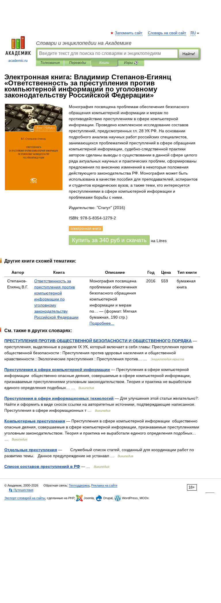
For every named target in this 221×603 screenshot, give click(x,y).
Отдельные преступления (30, 449)
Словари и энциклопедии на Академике (84, 43)
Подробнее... (101, 323)
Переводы (77, 63)
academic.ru (18, 61)
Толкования (50, 63)
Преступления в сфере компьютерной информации (57, 369)
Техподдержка (79, 485)
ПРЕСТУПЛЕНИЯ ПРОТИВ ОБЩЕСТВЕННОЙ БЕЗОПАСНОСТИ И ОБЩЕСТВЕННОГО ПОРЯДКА (98, 340)
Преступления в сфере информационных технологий (59, 398)
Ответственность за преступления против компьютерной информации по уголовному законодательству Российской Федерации (56, 299)
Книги (104, 63)
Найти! (188, 53)
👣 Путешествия (21, 490)
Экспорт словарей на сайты (24, 498)
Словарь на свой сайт (167, 33)
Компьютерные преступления (34, 421)
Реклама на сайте (104, 485)
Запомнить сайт (128, 33)
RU (193, 33)
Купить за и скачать (109, 240)
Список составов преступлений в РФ (42, 466)
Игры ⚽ (131, 63)
